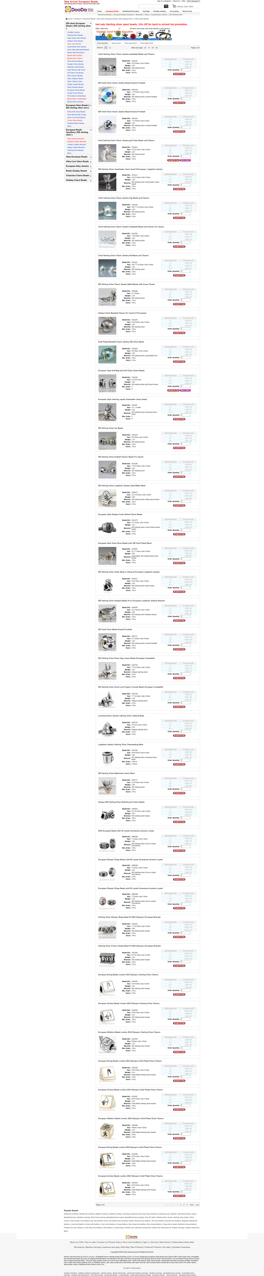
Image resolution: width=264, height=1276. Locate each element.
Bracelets (139, 15)
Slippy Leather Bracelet (76, 147)
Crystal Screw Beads (75, 93)
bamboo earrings (133, 1257)
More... (69, 126)
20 (145, 48)
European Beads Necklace (124, 15)
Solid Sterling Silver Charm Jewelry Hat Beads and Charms (123, 255)
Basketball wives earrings (134, 1217)
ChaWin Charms (73, 32)
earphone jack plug (111, 1247)
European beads (127, 1221)
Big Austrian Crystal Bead (76, 99)
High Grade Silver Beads (76, 38)
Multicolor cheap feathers (187, 1224)
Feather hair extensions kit (161, 1228)
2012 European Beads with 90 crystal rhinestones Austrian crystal (126, 831)
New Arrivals (116, 43)
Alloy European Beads (76, 157)
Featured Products (153, 1247)
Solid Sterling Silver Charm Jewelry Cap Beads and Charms (123, 198)
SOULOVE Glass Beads (76, 112)
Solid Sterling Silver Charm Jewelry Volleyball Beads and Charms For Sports (131, 227)
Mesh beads (186, 1214)
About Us (176, 1)
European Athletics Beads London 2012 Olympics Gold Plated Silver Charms (131, 1118)
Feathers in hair (82, 1228)
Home (99, 11)
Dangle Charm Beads (75, 64)
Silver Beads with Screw (76, 70)
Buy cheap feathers (154, 1224)
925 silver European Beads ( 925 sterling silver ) (115, 19)
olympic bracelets (70, 1273)
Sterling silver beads (181, 1217)
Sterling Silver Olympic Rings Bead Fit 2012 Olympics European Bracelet (129, 917)
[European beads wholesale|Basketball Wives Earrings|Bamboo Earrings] (80, 9)
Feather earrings (178, 1228)
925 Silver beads (97, 1275)
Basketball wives (70, 1217)
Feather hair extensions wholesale (138, 1228)
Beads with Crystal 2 (75, 55)
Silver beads (75, 1221)
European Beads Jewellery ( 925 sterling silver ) (77, 132)
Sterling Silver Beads (75, 35)
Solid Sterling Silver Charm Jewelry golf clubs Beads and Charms (126, 140)
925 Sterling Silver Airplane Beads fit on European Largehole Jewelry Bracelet (131, 601)
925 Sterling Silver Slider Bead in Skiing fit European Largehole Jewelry (129, 572)
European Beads (112, 11)
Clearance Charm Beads (77, 175)
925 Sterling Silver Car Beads (110, 428)
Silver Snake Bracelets (75, 139)
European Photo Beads (76, 90)
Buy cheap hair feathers (137, 1224)
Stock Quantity (102, 43)
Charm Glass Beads (74, 120)
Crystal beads (119, 1228)
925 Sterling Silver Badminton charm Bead (116, 773)
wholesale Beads (111, 1275)
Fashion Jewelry (159, 11)
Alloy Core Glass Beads (77, 161)
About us (74, 1242)
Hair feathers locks (101, 1221)
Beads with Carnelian (75, 102)
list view (106, 48)
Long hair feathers (77, 1224)
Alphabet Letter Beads (75, 67)
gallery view (110, 48)
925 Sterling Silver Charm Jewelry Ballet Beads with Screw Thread (126, 284)
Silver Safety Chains (74, 81)
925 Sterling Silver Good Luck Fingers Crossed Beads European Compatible (130, 687)
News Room (165, 1242)
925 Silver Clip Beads (75, 73)
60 (153, 48)
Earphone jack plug (138, 1214)
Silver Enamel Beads (75, 61)
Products (77, 19)
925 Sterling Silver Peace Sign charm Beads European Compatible (126, 658)
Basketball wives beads (115, 1217)
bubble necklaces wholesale (89, 1273)
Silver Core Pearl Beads (76, 118)
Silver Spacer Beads (75, 76)
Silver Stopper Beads (75, 79)
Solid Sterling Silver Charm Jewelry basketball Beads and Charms (126, 54)
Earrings (146, 11)
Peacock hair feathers (142, 1221)
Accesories (174, 11)
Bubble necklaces (102, 1214)
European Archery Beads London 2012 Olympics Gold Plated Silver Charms (130, 1090)
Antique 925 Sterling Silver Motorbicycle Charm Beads (121, 802)
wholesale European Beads (140, 1275)
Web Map (125, 1247)
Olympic (174, 1214)
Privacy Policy (115, 1242)
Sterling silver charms (165, 1217)
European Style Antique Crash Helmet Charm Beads (120, 514)
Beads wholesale (119, 1273)
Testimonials (177, 1242)
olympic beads (106, 1273)
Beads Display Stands (76, 171)
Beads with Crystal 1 (75, 58)
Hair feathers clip (86, 1221)
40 (149, 48)
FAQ (183, 1)
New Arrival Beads (105, 15)
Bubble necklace (116, 1214)
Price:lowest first (131, 43)
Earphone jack (164, 1214)
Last (197, 1205)
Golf (179, 1214)
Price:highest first (146, 43)
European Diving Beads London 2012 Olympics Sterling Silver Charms (128, 975)
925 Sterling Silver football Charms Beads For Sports (120, 457)
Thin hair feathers (158, 1221)
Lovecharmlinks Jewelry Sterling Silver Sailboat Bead (121, 716)
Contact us (102, 1242)
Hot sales (167, 1247)
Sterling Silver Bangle (75, 150)
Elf (150, 1217)
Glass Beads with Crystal (76, 115)
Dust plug (126, 1214)
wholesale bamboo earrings (137, 1273)
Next (191, 1205)
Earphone (154, 1214)
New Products (137, 1247)
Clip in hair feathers (108, 1224)
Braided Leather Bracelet (76, 142)
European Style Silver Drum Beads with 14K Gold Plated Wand (125, 543)
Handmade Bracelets (131, 11)
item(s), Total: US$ (185, 7)
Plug (148, 1214)
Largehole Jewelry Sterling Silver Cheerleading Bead (120, 744)
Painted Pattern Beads (75, 123)
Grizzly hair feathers (92, 1224)
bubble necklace (89, 1257)
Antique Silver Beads (75, 41)
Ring (146, 15)
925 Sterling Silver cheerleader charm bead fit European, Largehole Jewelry (130, 169)
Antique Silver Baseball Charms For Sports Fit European (122, 313)
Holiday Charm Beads (76, 180)
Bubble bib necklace (87, 1214)
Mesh (154, 1217)
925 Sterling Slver (176, 15)
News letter (189, 1242)
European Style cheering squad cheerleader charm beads (122, 399)
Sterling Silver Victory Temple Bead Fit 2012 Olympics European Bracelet (129, 946)
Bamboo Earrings (93, 1247)
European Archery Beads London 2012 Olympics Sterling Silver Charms (129, 1003)
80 (157, 48)
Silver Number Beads (75, 87)
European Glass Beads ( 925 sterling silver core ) (77, 106)
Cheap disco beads (170, 1224)
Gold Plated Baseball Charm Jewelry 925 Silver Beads (121, 342)
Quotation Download (181, 1247)
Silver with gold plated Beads (78, 50)
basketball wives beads (172, 1273)
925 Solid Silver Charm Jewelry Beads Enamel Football (121, 83)
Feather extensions (192, 1228)
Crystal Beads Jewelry (159, 15)
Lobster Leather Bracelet (76, 144)
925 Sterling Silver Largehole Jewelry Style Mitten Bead (121, 486)
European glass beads (187, 1275)
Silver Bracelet (172, 1275)
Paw (146, 1217)
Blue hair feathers (95, 1228)
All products (79, 1247)
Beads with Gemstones (76, 53)
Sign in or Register (164, 1)
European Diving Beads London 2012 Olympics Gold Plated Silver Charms (130, 1061)
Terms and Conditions (131, 1242)
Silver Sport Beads (142, 19)
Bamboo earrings (83, 1217)
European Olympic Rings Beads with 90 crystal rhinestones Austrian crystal (130, 860)
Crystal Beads (124, 1275)
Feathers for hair (70, 1228)
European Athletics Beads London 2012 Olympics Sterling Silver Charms (129, 1032)
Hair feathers (108, 1228)
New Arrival (187, 11)
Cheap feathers (122, 1224)
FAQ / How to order (87, 1242)
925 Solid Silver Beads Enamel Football (115, 629)
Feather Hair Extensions (80, 1275)
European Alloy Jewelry (77, 166)
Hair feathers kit (114, 1221)
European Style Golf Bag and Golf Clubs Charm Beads (121, 371)
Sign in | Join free (150, 1242)
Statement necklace (71, 1214)
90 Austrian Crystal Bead (76, 96)
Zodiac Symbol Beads (75, 84)
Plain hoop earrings (98, 1217)
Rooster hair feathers (173, 1221)
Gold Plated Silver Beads (76, 47)
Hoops (193, 1214)
